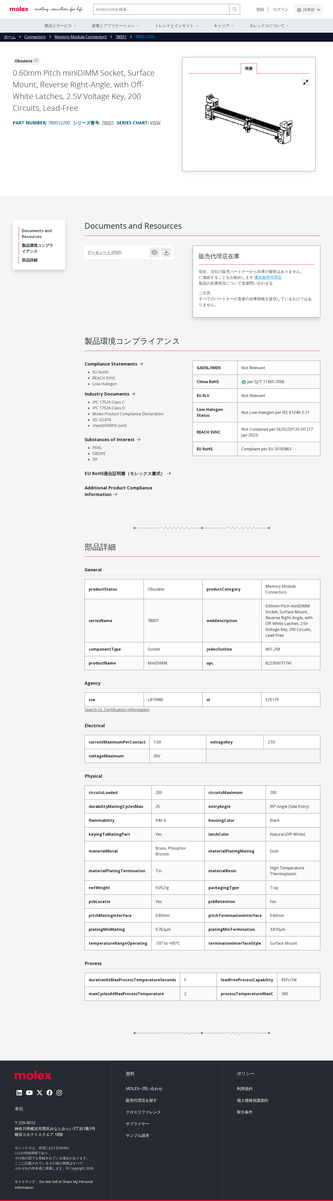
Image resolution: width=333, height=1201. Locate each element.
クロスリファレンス (143, 1112)
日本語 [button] (309, 9)
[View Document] (154, 252)
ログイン (281, 9)
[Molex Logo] (46, 9)
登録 (260, 9)
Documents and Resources (37, 233)
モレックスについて (266, 25)
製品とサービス (58, 25)
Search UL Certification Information (117, 709)
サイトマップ (25, 1181)
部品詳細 (30, 260)
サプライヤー (137, 1123)
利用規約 (245, 1088)
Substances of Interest (110, 439)
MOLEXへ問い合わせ (144, 1088)
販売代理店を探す (141, 1100)
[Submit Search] (234, 9)
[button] (306, 82)
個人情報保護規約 (252, 1100)
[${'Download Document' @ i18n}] (166, 252)
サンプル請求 (137, 1135)
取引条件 (245, 1112)
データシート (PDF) (104, 252)
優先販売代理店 (268, 277)
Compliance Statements (111, 364)
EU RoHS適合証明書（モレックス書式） (125, 473)
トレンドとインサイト (174, 25)
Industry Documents (107, 394)
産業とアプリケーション (113, 25)
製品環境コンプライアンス (37, 248)
